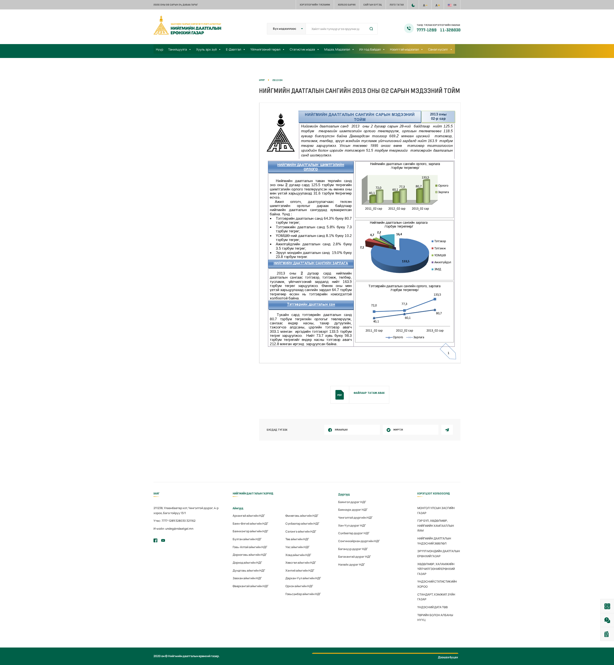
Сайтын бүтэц (372, 4)
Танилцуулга (177, 49)
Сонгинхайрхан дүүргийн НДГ (359, 541)
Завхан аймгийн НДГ (247, 578)
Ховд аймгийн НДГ (298, 555)
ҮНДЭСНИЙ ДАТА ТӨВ (432, 607)
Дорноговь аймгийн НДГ (250, 555)
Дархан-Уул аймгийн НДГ (303, 578)
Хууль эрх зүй (206, 49)
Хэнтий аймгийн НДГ (299, 570)
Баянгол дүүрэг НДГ (352, 502)
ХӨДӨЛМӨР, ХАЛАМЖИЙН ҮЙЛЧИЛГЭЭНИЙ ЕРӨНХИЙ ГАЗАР (436, 569)
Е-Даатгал (233, 49)
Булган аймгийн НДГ (247, 539)
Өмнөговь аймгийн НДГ (301, 516)
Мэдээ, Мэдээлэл (337, 49)
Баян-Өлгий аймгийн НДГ (250, 524)
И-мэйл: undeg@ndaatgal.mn (173, 529)
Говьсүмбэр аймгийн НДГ (303, 594)
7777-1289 (427, 30)
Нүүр (159, 49)
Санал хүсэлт (438, 49)
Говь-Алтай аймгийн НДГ (250, 547)
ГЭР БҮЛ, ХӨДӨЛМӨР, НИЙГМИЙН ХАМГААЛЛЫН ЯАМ (435, 526)
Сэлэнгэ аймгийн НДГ (300, 531)
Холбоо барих (346, 4)
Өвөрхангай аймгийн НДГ (250, 586)
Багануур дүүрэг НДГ (353, 549)
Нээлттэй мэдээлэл (404, 49)
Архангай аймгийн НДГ (249, 516)
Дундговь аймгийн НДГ (249, 570)
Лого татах (397, 4)
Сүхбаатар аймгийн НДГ (302, 524)
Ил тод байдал (370, 49)
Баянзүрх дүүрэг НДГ (352, 510)
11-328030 (450, 30)
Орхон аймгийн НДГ (299, 586)
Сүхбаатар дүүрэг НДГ (353, 533)
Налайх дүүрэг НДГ (351, 564)
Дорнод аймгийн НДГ (247, 563)
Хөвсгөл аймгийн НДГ (300, 563)
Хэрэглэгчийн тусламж (315, 4)
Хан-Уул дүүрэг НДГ (352, 525)
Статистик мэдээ (302, 49)
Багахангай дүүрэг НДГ (354, 557)
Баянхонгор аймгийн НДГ (250, 531)
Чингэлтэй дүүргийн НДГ (355, 518)
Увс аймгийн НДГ (297, 547)
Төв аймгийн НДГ (297, 539)
